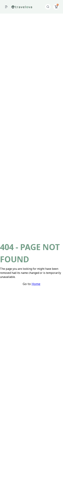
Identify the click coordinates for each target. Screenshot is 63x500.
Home (36, 284)
